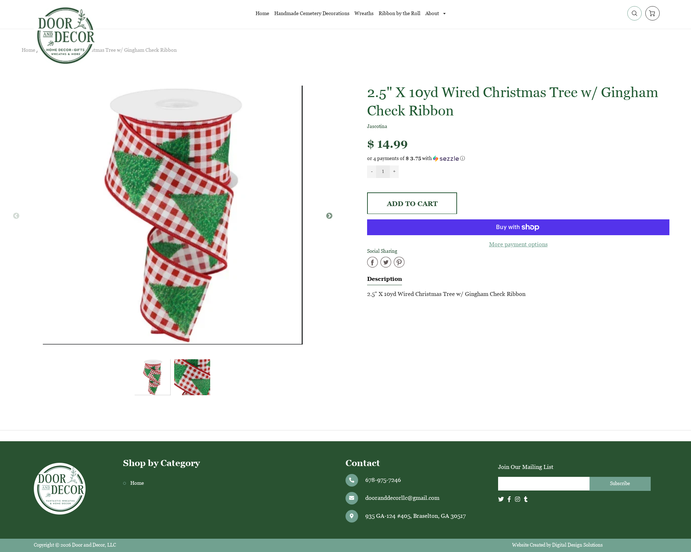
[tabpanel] (153, 377)
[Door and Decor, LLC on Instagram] (517, 499)
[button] (518, 158)
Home (262, 13)
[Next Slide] (329, 216)
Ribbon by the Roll (399, 13)
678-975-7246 (383, 479)
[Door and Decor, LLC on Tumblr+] (526, 499)
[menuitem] (262, 13)
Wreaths (364, 13)
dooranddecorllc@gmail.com (402, 497)
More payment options (518, 244)
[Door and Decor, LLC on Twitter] (501, 499)
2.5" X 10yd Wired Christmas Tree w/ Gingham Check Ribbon (108, 50)
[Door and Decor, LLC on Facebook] (509, 499)
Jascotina (377, 126)
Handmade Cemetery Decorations (311, 13)
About (432, 13)
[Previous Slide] (16, 216)
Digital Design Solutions (577, 545)
